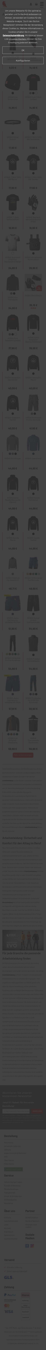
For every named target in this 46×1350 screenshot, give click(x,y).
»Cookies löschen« (18, 39)
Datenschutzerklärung (13, 35)
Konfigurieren (23, 60)
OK (23, 50)
